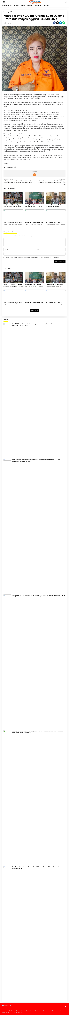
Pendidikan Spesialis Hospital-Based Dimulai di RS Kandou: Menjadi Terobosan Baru (34, 223)
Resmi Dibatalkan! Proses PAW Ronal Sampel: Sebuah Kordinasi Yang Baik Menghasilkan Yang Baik (51, 181)
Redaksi (18, 1011)
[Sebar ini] (54, 22)
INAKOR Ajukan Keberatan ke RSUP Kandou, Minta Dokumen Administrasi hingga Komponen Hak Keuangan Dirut (36, 460)
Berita (5, 23)
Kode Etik (25, 1011)
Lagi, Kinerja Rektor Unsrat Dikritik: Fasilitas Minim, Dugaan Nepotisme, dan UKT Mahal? (55, 223)
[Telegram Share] (60, 22)
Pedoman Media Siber (58, 1011)
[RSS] (34, 174)
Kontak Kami (46, 1011)
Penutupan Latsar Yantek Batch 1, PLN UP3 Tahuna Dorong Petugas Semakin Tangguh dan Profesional (38, 867)
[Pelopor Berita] (35, 2)
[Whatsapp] (63, 22)
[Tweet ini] (57, 22)
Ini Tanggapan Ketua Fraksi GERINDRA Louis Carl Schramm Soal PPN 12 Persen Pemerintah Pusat (18, 180)
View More (34, 310)
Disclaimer (38, 1011)
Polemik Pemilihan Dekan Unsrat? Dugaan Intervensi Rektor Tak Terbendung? (13, 223)
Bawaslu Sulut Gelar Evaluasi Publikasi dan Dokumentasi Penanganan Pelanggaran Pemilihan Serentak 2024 (54, 205)
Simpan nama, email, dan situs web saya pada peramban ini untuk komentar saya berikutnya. (32, 257)
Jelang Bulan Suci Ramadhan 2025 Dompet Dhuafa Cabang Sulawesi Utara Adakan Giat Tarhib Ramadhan (33, 205)
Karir (31, 1011)
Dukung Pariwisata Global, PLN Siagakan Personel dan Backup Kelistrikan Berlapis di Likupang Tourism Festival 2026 (37, 731)
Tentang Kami (18, 1012)
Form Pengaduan (7, 1012)
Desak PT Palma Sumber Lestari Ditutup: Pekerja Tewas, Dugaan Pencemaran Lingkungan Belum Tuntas (35, 324)
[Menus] (3, 2)
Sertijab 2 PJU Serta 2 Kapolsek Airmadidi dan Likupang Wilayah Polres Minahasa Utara (13, 205)
